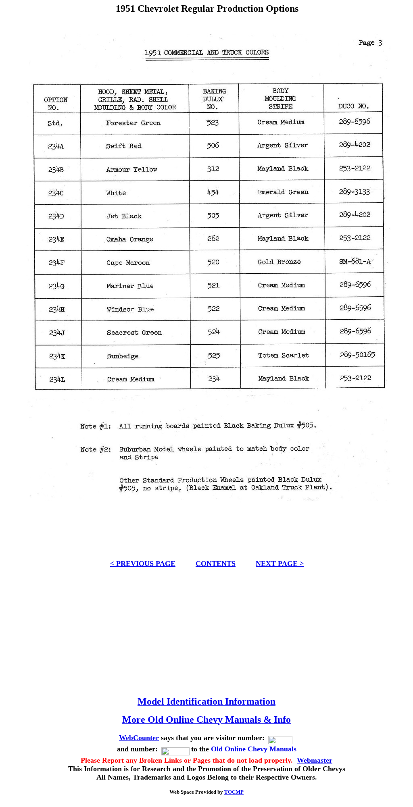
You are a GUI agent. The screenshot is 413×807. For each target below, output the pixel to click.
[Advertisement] (207, 628)
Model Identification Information (206, 701)
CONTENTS (216, 563)
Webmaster (314, 760)
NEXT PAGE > (280, 563)
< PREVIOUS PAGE (142, 563)
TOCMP (234, 792)
